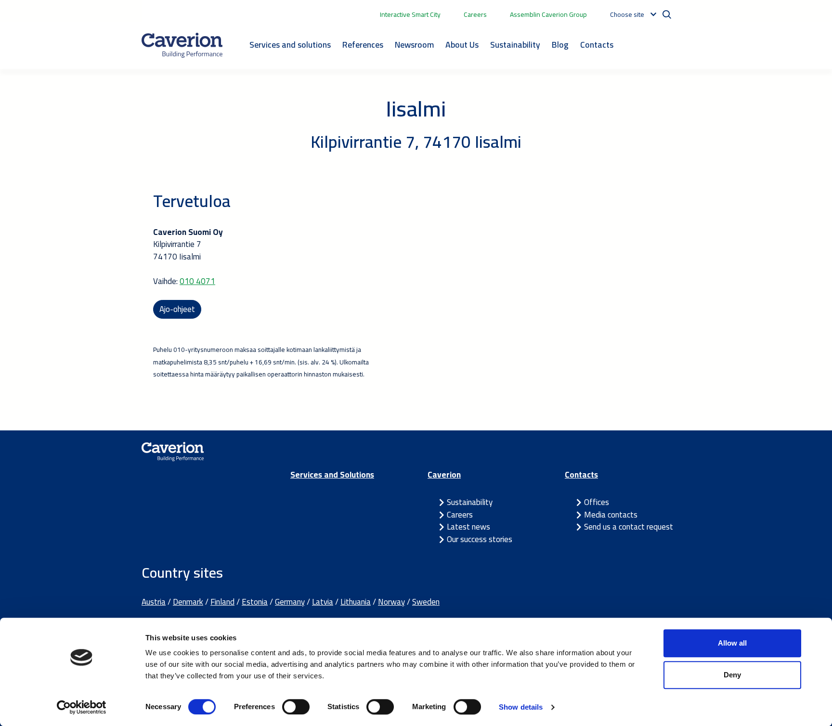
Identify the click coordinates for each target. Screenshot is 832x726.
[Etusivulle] (182, 45)
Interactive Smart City (410, 14)
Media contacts (610, 514)
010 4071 (197, 281)
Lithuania (355, 601)
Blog (560, 44)
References (362, 44)
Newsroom (414, 44)
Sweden (426, 601)
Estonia (255, 601)
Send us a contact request (628, 526)
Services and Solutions (332, 474)
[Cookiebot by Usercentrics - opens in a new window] (81, 707)
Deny (732, 675)
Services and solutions (290, 44)
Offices (596, 502)
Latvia (322, 601)
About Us (462, 44)
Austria (154, 601)
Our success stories (479, 539)
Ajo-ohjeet (177, 309)
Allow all (732, 643)
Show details (521, 707)
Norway (391, 601)
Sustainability (515, 44)
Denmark (188, 601)
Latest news (468, 526)
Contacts (596, 44)
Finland (222, 601)
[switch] (296, 706)
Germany (290, 601)
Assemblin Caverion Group (548, 14)
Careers (475, 14)
